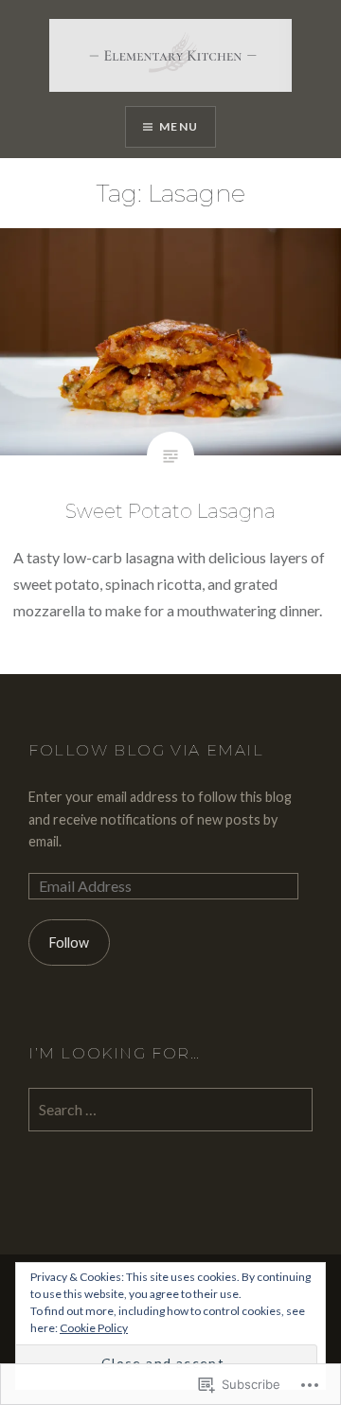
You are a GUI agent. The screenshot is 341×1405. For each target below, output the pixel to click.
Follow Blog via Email (146, 750)
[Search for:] (170, 1110)
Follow (69, 942)
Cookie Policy (94, 1328)
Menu (178, 126)
